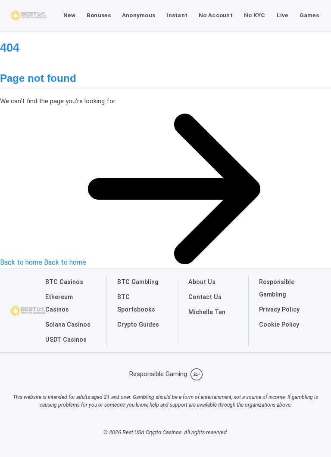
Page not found (38, 78)
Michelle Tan (206, 312)
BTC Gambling (138, 282)
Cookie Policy (279, 324)
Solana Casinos (68, 324)
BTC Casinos (64, 282)
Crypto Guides (138, 324)
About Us (201, 282)
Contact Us (205, 297)
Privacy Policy (279, 309)
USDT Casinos (66, 339)
